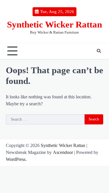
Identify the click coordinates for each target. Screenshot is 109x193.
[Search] (98, 51)
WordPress (16, 159)
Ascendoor (63, 152)
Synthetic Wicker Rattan (54, 24)
